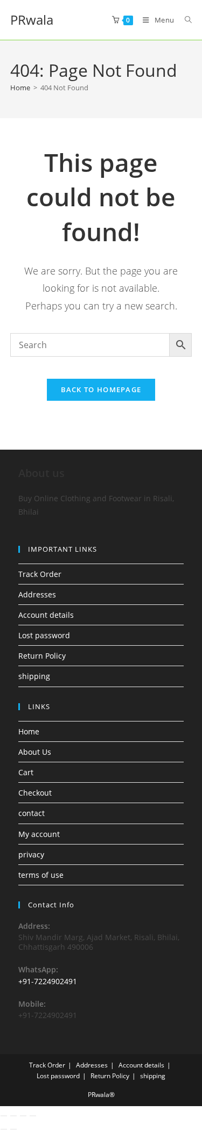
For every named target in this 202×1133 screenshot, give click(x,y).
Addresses (37, 594)
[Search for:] (184, 20)
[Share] (23, 1116)
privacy (31, 854)
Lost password (44, 635)
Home (28, 731)
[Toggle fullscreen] (13, 1116)
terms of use (41, 875)
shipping (34, 676)
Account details (46, 615)
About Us (34, 752)
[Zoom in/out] (4, 1116)
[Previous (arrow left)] (4, 1129)
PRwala (31, 19)
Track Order (39, 574)
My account (39, 834)
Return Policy (42, 656)
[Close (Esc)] (33, 1116)
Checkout (35, 793)
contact (31, 813)
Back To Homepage (101, 389)
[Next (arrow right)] (13, 1129)
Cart (25, 772)
